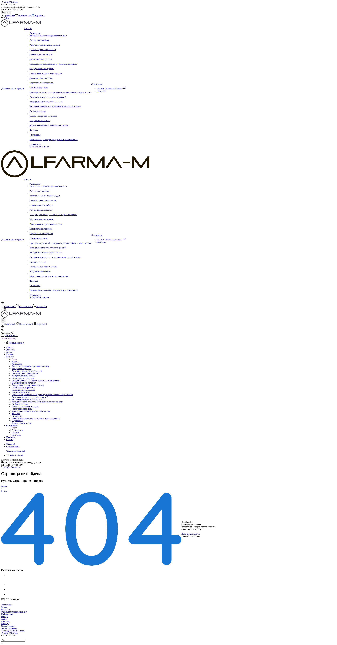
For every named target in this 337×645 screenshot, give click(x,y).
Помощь (5, 624)
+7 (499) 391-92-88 (9, 2)
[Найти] (2, 643)
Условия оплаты (8, 626)
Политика (5, 621)
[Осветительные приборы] (60, 76)
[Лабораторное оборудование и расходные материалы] (60, 61)
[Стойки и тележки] (60, 109)
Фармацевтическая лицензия (14, 612)
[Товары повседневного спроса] (60, 113)
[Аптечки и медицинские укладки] (60, 42)
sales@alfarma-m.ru (12, 467)
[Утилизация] (60, 132)
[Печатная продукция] (60, 85)
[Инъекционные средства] (60, 57)
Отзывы (4, 607)
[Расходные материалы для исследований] (60, 94)
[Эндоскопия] (60, 142)
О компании (17, 430)
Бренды (4, 616)
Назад (14, 359)
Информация (7, 614)
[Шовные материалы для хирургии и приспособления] (60, 137)
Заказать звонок (8, 338)
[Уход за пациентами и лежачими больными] (60, 123)
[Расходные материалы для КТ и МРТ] (60, 99)
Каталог (15, 361)
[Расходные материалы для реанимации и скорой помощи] (60, 104)
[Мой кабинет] (2, 303)
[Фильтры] (60, 128)
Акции (4, 619)
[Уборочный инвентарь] (60, 118)
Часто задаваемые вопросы (13, 631)
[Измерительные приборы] (60, 52)
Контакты (5, 609)
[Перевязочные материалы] (60, 80)
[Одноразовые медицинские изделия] (60, 71)
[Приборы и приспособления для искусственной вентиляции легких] (60, 90)
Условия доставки (9, 628)
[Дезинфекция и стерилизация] (60, 47)
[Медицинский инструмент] (60, 66)
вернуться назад (192, 536)
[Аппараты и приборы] (60, 38)
